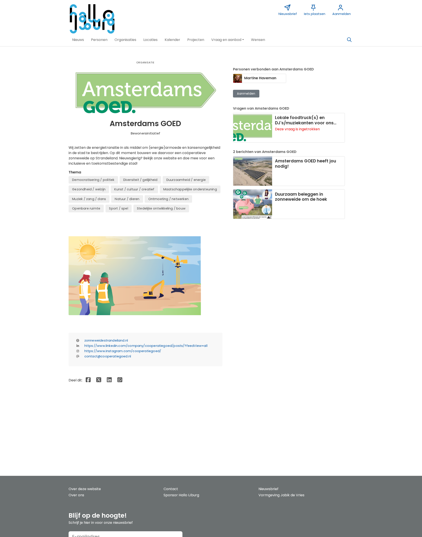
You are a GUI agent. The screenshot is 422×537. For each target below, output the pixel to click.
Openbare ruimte (86, 208)
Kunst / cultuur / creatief (134, 189)
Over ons (76, 495)
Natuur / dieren (127, 199)
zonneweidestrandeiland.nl (106, 340)
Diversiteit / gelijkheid (140, 180)
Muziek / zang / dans (89, 199)
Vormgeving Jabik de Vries (281, 495)
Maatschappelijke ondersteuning (190, 189)
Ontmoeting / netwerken (168, 199)
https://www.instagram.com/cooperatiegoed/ (122, 351)
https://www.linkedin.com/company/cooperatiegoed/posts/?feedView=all (145, 346)
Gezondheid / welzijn (89, 189)
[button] (78, 39)
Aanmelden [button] (246, 93)
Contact (171, 488)
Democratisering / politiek (93, 180)
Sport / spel (118, 208)
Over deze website (85, 488)
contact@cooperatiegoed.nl (107, 356)
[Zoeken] (349, 40)
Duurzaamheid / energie (186, 180)
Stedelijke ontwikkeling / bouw (161, 208)
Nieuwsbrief (268, 488)
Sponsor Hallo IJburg (181, 495)
